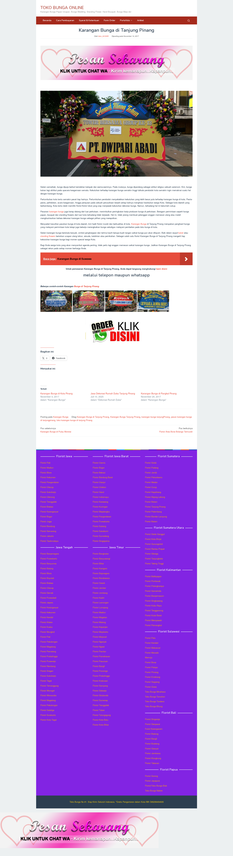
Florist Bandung (47, 526)
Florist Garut (98, 492)
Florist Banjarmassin (154, 595)
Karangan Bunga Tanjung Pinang (125, 416)
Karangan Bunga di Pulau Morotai (55, 430)
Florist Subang (99, 526)
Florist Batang (46, 568)
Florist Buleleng (152, 743)
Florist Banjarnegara (49, 553)
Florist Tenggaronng (154, 610)
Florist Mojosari (100, 636)
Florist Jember (99, 587)
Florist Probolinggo (101, 675)
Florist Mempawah (153, 620)
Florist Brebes (46, 506)
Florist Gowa (151, 686)
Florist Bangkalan (101, 553)
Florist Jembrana (152, 753)
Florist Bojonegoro (101, 573)
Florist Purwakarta (101, 521)
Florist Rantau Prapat (155, 548)
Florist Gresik (99, 582)
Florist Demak (46, 592)
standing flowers (47, 236)
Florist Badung (151, 733)
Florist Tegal (46, 680)
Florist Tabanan (152, 763)
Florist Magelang (48, 646)
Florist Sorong (151, 775)
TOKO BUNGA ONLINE (62, 7)
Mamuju (148, 657)
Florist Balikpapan (153, 576)
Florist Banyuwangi (101, 558)
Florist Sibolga (151, 553)
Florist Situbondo (100, 695)
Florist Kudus (46, 626)
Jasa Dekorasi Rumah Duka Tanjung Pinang (113, 393)
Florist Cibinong (47, 496)
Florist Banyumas (48, 563)
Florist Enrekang (152, 676)
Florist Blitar (98, 563)
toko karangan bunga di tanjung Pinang (74, 420)
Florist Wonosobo (48, 695)
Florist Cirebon (99, 487)
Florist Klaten (46, 622)
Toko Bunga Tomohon (155, 696)
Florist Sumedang (101, 535)
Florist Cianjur (99, 482)
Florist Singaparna (101, 540)
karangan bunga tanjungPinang (156, 416)
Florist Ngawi (99, 646)
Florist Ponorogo (100, 670)
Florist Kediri (98, 597)
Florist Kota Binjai (153, 539)
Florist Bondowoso (101, 578)
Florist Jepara (46, 602)
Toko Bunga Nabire (153, 790)
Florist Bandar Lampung (156, 516)
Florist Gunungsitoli (154, 543)
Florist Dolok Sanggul (155, 534)
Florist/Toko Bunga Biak (156, 785)
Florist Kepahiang (153, 492)
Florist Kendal (46, 617)
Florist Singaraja (152, 719)
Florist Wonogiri (47, 690)
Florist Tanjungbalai (154, 558)
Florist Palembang (153, 511)
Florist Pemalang (48, 651)
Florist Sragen (46, 670)
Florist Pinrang (151, 672)
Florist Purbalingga (49, 656)
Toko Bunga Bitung (153, 706)
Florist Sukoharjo (48, 492)
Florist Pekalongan (49, 641)
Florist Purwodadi (48, 597)
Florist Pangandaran (49, 482)
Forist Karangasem (153, 728)
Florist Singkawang (153, 600)
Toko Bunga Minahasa (155, 691)
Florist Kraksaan (100, 680)
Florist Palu (150, 637)
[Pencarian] (189, 20)
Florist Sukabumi (100, 531)
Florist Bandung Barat (103, 477)
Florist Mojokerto (100, 631)
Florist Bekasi (99, 472)
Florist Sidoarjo (100, 690)
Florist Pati (45, 462)
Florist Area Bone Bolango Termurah (176, 430)
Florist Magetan (100, 617)
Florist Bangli (151, 738)
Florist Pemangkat (153, 625)
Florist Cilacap (47, 487)
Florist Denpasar (152, 724)
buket (180, 232)
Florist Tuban (99, 710)
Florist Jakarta (47, 535)
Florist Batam (151, 501)
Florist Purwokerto (48, 558)
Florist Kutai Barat (153, 615)
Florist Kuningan (100, 506)
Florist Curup (151, 487)
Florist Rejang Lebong (155, 496)
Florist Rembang (47, 666)
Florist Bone (150, 662)
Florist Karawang (100, 501)
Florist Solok (151, 462)
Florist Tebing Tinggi (154, 563)
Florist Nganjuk (100, 641)
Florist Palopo (151, 667)
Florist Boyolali (47, 578)
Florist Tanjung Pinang (155, 506)
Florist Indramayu (101, 496)
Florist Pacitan (99, 651)
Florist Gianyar (152, 748)
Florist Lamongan (101, 602)
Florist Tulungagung (102, 715)
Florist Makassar (152, 647)
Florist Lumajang (100, 607)
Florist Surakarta (48, 715)
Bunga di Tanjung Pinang (86, 286)
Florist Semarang (48, 531)
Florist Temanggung (49, 685)
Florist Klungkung (153, 758)
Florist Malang (99, 622)
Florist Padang (151, 467)
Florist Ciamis (99, 462)
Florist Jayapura (152, 780)
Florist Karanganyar (49, 511)
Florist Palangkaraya (154, 585)
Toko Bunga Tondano (154, 701)
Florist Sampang (100, 685)
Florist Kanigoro (100, 568)
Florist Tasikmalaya (49, 540)
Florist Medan (151, 482)
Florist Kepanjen (100, 626)
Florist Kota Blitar (101, 724)
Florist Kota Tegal (48, 719)
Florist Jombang (100, 592)
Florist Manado (152, 652)
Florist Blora (46, 472)
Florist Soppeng (152, 681)
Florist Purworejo (48, 661)
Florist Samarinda (153, 590)
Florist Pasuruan (100, 661)
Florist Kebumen (47, 477)
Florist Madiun (46, 467)
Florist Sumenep (100, 700)
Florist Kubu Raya (153, 605)
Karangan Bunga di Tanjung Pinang (93, 416)
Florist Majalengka (101, 511)
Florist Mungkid (47, 631)
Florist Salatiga (47, 710)
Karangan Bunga (138, 223)
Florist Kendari (151, 642)
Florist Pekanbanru (153, 477)
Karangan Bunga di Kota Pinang (56, 393)
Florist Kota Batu (100, 719)
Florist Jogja (46, 521)
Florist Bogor (46, 516)
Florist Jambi (151, 472)
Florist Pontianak (153, 581)
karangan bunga (56, 211)
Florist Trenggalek (48, 501)
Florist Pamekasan (101, 656)
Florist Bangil (99, 666)
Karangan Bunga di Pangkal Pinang (159, 393)
